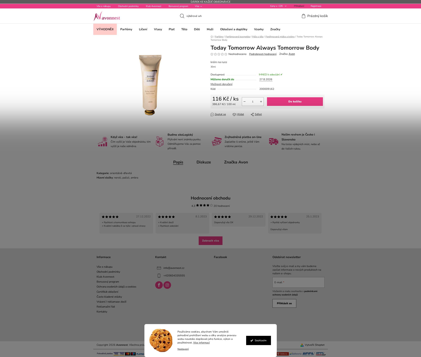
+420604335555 (174, 275)
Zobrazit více (210, 241)
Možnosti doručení (221, 84)
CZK (281, 6)
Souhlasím (260, 340)
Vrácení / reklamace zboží (111, 302)
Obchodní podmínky (128, 6)
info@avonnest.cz (173, 268)
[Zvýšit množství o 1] (261, 101)
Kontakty (102, 311)
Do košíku (295, 101)
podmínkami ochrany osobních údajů (294, 293)
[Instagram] (167, 285)
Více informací (201, 342)
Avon (292, 54)
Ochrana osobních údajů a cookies (116, 287)
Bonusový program (178, 6)
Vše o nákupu (104, 6)
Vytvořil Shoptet (315, 345)
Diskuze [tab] (204, 162)
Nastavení (183, 349)
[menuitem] (105, 29)
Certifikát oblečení (107, 292)
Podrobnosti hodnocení (263, 54)
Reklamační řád (106, 307)
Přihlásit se (284, 303)
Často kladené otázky (109, 297)
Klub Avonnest (153, 6)
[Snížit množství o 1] (244, 101)
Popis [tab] (178, 162)
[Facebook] (159, 285)
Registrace (316, 6)
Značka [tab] (236, 162)
